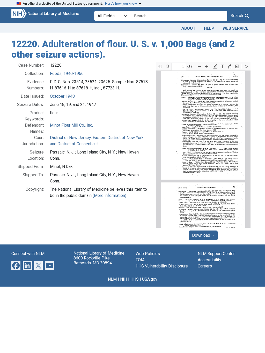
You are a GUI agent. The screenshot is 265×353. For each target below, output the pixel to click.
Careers (205, 266)
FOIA (140, 259)
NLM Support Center (216, 253)
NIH (123, 279)
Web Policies (148, 253)
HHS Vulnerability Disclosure (162, 266)
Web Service (235, 28)
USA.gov (149, 279)
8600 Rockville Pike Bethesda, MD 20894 (92, 260)
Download (201, 235)
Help (209, 28)
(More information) (109, 195)
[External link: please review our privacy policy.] (15, 265)
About (188, 28)
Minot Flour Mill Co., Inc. (71, 125)
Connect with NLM (28, 253)
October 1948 (62, 96)
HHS (134, 279)
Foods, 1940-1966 (67, 73)
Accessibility (209, 259)
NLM (112, 279)
